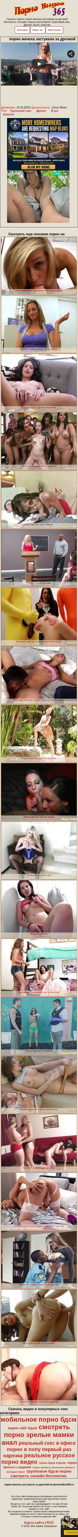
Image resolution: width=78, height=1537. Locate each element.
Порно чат (37, 30)
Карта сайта (34, 1522)
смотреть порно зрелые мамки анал (37, 1434)
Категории (22, 30)
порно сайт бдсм (22, 1428)
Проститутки (54, 30)
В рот (54, 110)
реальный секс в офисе (47, 1443)
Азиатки (8, 114)
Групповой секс (20, 110)
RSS (50, 1522)
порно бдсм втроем (52, 1462)
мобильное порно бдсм (39, 1419)
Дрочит (41, 110)
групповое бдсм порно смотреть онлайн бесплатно (41, 1473)
